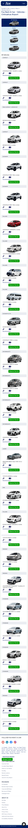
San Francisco (9, 749)
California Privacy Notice (7, 816)
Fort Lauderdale (22, 749)
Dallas (7, 753)
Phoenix (3, 749)
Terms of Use (5, 809)
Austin (6, 752)
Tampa (23, 747)
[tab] (14, 23)
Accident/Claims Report (7, 766)
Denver (3, 750)
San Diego (13, 750)
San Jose (23, 752)
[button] (24, 824)
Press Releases (5, 804)
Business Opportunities (7, 786)
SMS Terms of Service (7, 814)
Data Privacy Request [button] (8, 756)
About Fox (4, 807)
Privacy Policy (5, 811)
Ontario (18, 752)
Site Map (4, 800)
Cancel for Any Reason (7, 777)
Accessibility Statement (7, 818)
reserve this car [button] (14, 78)
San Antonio (12, 752)
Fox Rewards (5, 784)
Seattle (15, 749)
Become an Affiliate (6, 791)
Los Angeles (4, 747)
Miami (14, 747)
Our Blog (4, 770)
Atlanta (11, 753)
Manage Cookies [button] (7, 759)
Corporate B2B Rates (7, 789)
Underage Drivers (6, 793)
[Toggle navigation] (3, 3)
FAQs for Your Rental (7, 768)
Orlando (10, 747)
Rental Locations (6, 773)
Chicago (8, 750)
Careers (3, 802)
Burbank (4, 753)
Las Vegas (19, 747)
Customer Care (5, 763)
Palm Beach (17, 753)
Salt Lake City (20, 750)
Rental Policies (5, 775)
